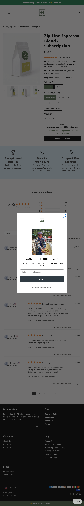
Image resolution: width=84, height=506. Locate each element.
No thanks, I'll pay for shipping (42, 287)
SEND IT (42, 279)
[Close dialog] (64, 215)
